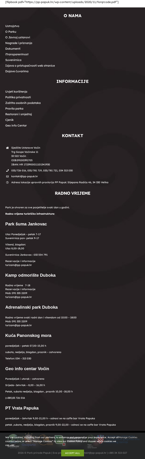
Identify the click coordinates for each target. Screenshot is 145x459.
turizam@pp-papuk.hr (18, 265)
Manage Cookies (128, 437)
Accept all (72, 453)
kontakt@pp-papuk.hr (24, 176)
